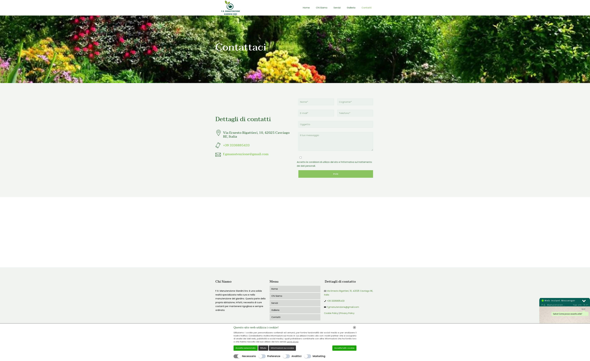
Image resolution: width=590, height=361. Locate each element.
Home (274, 288)
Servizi (274, 303)
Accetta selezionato (246, 348)
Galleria (275, 310)
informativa (348, 162)
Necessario (249, 356)
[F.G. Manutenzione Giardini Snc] (229, 7)
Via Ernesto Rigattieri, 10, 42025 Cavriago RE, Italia (256, 134)
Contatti (275, 317)
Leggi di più (292, 341)
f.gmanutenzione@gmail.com (246, 154)
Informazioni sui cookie (282, 348)
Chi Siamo (276, 296)
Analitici (296, 356)
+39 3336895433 (236, 145)
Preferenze (273, 356)
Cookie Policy (331, 313)
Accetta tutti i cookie (344, 348)
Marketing (319, 356)
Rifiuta (263, 348)
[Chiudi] (354, 327)
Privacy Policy (347, 313)
